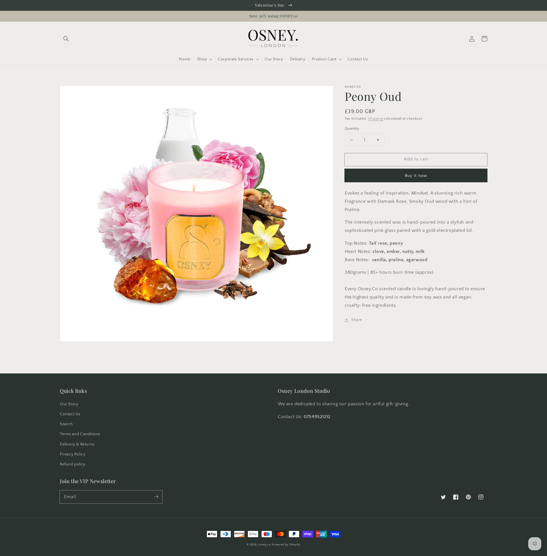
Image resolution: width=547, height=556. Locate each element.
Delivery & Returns (77, 444)
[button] (66, 38)
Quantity (352, 129)
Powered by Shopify (286, 544)
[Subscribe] (156, 496)
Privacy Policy (72, 454)
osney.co (264, 544)
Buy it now (416, 175)
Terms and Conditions (80, 434)
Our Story (69, 404)
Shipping (375, 118)
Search (66, 424)
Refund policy (72, 464)
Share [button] (356, 320)
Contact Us (70, 414)
